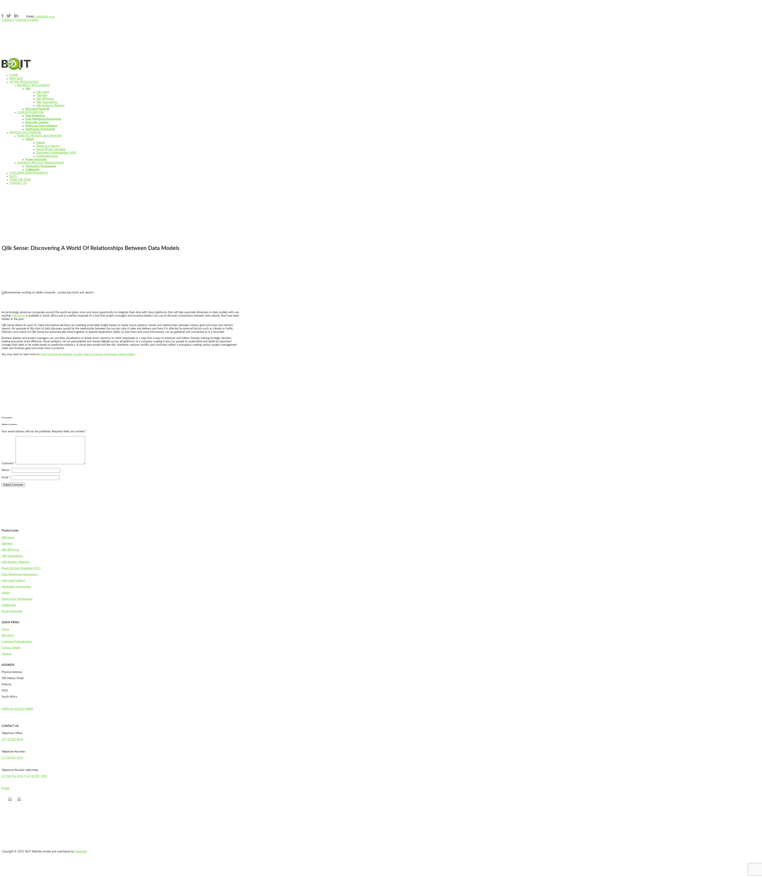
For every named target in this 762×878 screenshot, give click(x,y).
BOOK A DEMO (28, 20)
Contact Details (11, 647)
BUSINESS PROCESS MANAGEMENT (40, 163)
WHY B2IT (16, 78)
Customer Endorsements (17, 641)
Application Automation (40, 129)
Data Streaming (34, 115)
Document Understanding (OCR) (56, 152)
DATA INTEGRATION (30, 112)
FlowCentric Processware (17, 599)
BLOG (13, 176)
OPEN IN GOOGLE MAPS (17, 709)
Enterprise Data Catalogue (41, 125)
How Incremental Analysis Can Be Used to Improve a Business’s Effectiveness (87, 354)
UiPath (29, 139)
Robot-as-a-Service (48, 146)
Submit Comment (13, 484)
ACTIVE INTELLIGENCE (24, 82)
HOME (14, 75)
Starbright (81, 851)
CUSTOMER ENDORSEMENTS (29, 173)
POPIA (6, 788)
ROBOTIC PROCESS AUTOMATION (39, 136)
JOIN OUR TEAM (20, 179)
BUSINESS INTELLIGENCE (33, 85)
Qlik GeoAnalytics (12, 556)
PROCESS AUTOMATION (25, 132)
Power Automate (35, 159)
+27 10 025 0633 (12, 739)
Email (6, 477)
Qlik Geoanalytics (47, 102)
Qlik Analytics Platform (50, 105)
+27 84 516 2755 (12, 776)
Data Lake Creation (37, 122)
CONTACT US (10, 20)
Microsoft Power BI (37, 109)
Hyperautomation (47, 156)
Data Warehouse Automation (43, 119)
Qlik (27, 88)
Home (5, 629)
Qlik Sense (42, 92)
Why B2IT (8, 635)
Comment (9, 463)
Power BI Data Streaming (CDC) (21, 568)
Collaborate (32, 169)
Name (6, 470)
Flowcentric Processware (40, 166)
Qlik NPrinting (45, 99)
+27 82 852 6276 (12, 757)
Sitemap (7, 654)
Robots (40, 142)
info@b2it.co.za (45, 16)
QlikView (41, 95)
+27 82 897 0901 (36, 776)
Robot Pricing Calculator (51, 149)
